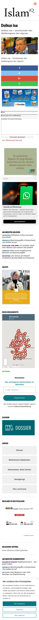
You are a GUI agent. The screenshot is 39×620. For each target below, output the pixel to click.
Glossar (19, 450)
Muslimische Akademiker (19, 460)
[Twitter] (19, 73)
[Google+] (19, 78)
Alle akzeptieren (19, 604)
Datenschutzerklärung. (22, 406)
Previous (6, 521)
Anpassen (19, 609)
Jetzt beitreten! (19, 221)
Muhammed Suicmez (14, 140)
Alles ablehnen (20, 615)
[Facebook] (19, 68)
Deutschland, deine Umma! (19, 470)
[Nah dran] (37, 578)
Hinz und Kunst (19, 489)
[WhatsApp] (19, 83)
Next (31, 521)
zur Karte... (6, 371)
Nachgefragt (19, 479)
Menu (35, 3)
